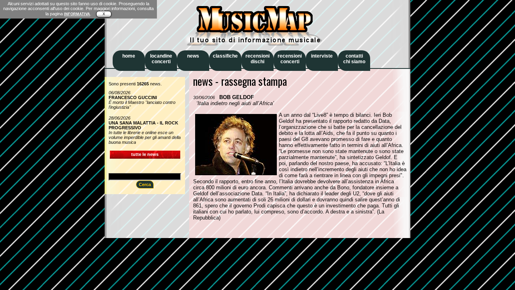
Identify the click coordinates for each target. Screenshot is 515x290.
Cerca (145, 184)
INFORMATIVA (77, 14)
